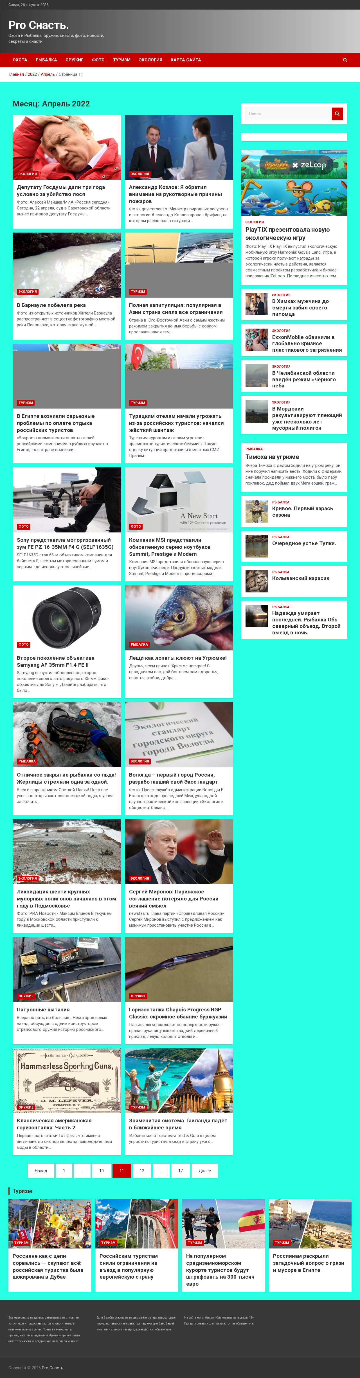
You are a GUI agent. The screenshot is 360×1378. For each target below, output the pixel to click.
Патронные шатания (43, 1009)
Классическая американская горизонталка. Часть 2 (54, 1124)
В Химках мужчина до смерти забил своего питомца (300, 307)
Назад (41, 1170)
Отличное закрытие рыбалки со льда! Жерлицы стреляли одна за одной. (66, 778)
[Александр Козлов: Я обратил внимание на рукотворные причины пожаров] (179, 147)
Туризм (121, 60)
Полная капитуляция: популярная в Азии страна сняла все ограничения (176, 308)
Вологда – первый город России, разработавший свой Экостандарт (173, 778)
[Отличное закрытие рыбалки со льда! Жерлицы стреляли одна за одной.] (66, 735)
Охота (20, 60)
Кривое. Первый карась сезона (302, 511)
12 (142, 1170)
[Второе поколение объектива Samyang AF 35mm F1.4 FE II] (66, 618)
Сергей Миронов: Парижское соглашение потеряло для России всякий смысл (174, 898)
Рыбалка (46, 60)
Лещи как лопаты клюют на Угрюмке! (178, 658)
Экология (150, 60)
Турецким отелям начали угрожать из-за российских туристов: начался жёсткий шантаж (176, 423)
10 (101, 1170)
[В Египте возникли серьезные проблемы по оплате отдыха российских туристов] (66, 376)
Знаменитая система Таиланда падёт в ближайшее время (178, 1124)
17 (180, 1170)
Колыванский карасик (300, 578)
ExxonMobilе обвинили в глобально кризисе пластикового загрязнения (307, 343)
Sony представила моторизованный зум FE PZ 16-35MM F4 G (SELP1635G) (65, 543)
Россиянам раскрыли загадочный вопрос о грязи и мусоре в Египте (308, 1263)
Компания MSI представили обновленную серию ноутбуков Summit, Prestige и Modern (170, 547)
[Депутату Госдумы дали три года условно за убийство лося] (66, 147)
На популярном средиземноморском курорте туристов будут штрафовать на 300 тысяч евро (220, 1270)
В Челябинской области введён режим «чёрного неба (304, 379)
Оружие (75, 60)
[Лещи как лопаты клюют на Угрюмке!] (179, 618)
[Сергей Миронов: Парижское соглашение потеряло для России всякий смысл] (179, 851)
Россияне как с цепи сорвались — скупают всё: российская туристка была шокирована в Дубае (48, 1266)
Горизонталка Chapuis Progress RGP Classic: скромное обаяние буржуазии (178, 1013)
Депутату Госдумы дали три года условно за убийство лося (61, 190)
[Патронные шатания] (66, 969)
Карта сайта (186, 60)
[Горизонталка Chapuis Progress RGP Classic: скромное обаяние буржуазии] (179, 969)
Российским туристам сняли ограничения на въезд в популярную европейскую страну (129, 1266)
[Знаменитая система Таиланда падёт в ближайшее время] (179, 1080)
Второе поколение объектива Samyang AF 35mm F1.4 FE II (55, 661)
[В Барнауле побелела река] (66, 265)
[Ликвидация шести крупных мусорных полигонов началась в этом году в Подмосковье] (66, 851)
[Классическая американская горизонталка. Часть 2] (66, 1080)
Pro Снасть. (38, 25)
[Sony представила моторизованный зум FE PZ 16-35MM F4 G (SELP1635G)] (66, 500)
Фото (98, 60)
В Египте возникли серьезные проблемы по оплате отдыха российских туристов (56, 423)
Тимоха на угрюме (272, 456)
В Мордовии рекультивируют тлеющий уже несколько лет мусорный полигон (307, 418)
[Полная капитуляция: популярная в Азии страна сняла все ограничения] (179, 265)
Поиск (337, 114)
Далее (205, 1170)
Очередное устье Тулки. (304, 543)
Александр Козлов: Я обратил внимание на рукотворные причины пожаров (175, 194)
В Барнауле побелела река (51, 305)
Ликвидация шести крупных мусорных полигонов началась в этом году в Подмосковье (66, 898)
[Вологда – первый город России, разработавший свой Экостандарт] (179, 735)
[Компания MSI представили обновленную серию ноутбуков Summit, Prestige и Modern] (179, 500)
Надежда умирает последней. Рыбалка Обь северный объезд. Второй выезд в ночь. (306, 623)
